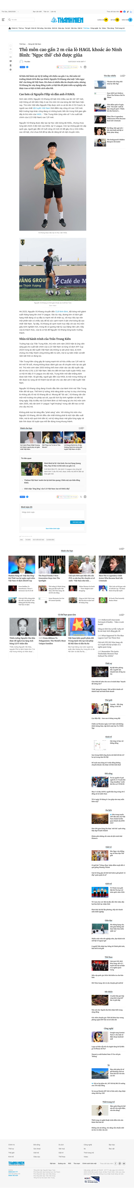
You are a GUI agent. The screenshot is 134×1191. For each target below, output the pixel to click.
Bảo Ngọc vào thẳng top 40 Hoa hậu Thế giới (117, 853)
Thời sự (21, 28)
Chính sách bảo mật (89, 1163)
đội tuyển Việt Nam (41, 108)
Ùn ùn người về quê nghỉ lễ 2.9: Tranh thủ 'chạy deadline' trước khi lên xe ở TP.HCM (117, 781)
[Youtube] (121, 11)
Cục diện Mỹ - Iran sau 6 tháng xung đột (106, 718)
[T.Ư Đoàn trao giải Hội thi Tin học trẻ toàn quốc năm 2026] (100, 892)
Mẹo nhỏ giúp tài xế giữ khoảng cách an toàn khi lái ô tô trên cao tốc (117, 1072)
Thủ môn (27, 539)
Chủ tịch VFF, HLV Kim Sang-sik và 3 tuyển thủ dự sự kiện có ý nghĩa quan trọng (117, 965)
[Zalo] (131, 11)
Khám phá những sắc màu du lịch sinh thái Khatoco (107, 837)
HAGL (39, 114)
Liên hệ (53, 12)
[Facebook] (124, 11)
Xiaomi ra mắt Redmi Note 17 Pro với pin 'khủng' (106, 1055)
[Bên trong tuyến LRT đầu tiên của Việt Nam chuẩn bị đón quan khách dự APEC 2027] (100, 818)
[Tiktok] (128, 11)
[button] (10, 45)
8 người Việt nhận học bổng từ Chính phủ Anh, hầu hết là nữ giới (108, 947)
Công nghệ (94, 28)
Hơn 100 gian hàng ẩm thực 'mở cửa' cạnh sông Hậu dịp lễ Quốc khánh (108, 830)
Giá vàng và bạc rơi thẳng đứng (116, 742)
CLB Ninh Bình (61, 312)
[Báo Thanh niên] (16, 1163)
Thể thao (86, 28)
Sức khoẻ (37, 1149)
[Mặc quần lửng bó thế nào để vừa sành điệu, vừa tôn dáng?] (100, 1110)
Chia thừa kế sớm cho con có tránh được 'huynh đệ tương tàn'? (109, 683)
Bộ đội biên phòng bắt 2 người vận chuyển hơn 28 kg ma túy (117, 671)
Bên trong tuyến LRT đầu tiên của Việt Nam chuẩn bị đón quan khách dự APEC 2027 (117, 819)
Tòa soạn (77, 1163)
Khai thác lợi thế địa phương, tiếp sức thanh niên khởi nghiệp (107, 911)
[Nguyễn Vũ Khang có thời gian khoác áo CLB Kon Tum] (52, 269)
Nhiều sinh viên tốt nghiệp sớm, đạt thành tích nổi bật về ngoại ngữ (108, 940)
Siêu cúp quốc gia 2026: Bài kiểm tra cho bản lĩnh (107, 976)
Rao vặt (111, 1149)
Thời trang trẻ (120, 28)
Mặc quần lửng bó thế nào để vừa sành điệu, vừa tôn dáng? (118, 1108)
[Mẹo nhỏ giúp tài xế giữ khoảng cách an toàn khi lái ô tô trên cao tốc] (100, 1073)
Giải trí (80, 28)
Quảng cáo (62, 1163)
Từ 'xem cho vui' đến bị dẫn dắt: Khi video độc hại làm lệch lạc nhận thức (108, 903)
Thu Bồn (27, 62)
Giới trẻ (54, 28)
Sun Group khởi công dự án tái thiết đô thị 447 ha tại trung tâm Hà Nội (108, 756)
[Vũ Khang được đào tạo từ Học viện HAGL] (52, 183)
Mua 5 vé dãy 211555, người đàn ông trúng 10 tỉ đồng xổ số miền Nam (108, 793)
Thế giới (27, 28)
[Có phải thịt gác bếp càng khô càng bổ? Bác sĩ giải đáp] (100, 1000)
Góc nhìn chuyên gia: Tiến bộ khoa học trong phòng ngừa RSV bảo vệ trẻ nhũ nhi (108, 1019)
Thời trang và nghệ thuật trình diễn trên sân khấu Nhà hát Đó (107, 1121)
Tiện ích (46, 12)
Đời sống (40, 28)
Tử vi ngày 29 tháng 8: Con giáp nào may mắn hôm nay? (108, 800)
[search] (21, 20)
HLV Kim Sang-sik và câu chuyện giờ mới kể (107, 983)
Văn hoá (62, 1149)
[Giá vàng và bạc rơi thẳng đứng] (100, 745)
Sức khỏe (47, 28)
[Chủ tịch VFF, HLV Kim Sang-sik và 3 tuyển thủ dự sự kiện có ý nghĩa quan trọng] (100, 965)
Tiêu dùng (110, 28)
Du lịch (67, 28)
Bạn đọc (112, 1145)
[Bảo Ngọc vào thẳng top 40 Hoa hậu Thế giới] (100, 855)
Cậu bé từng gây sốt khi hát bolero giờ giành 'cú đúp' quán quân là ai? (108, 874)
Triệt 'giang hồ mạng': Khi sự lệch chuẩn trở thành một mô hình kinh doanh (107, 690)
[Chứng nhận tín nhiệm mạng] (91, 1180)
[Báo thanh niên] (67, 19)
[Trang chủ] (10, 28)
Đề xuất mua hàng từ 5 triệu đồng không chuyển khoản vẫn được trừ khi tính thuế (106, 764)
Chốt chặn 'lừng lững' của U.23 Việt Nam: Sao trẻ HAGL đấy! (47, 489)
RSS (69, 1163)
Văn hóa (74, 28)
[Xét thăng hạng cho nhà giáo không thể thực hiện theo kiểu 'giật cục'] (100, 929)
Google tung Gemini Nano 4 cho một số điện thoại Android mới (117, 1036)
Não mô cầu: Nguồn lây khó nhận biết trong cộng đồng (107, 1011)
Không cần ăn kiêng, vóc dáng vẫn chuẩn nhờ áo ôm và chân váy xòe (108, 1129)
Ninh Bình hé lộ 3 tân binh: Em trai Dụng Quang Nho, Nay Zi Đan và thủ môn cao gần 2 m (62, 464)
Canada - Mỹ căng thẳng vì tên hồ (116, 705)
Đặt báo (52, 1163)
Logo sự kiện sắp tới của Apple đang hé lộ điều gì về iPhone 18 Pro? (108, 1048)
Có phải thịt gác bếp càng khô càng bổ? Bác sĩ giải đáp (117, 998)
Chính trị (15, 28)
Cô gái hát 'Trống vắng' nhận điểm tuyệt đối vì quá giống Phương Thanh (108, 866)
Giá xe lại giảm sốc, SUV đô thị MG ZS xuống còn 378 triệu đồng (108, 1084)
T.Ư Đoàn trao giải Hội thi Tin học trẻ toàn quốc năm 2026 (117, 890)
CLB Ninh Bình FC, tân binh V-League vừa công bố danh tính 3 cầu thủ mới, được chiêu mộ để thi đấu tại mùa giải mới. (64, 471)
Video (104, 28)
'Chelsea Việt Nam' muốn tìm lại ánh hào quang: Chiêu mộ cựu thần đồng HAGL (52, 481)
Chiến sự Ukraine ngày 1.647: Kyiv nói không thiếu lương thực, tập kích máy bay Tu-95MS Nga (107, 726)
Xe (100, 28)
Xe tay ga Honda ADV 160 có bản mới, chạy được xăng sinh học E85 (109, 1092)
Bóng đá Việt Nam (34, 44)
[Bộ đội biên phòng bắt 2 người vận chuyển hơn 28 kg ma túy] (100, 672)
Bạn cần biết (37, 12)
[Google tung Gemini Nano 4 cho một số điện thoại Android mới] (100, 1037)
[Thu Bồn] (21, 62)
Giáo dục (61, 28)
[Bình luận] (10, 61)
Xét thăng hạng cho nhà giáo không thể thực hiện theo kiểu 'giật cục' (117, 928)
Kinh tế (33, 28)
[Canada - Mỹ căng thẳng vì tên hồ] (100, 708)
